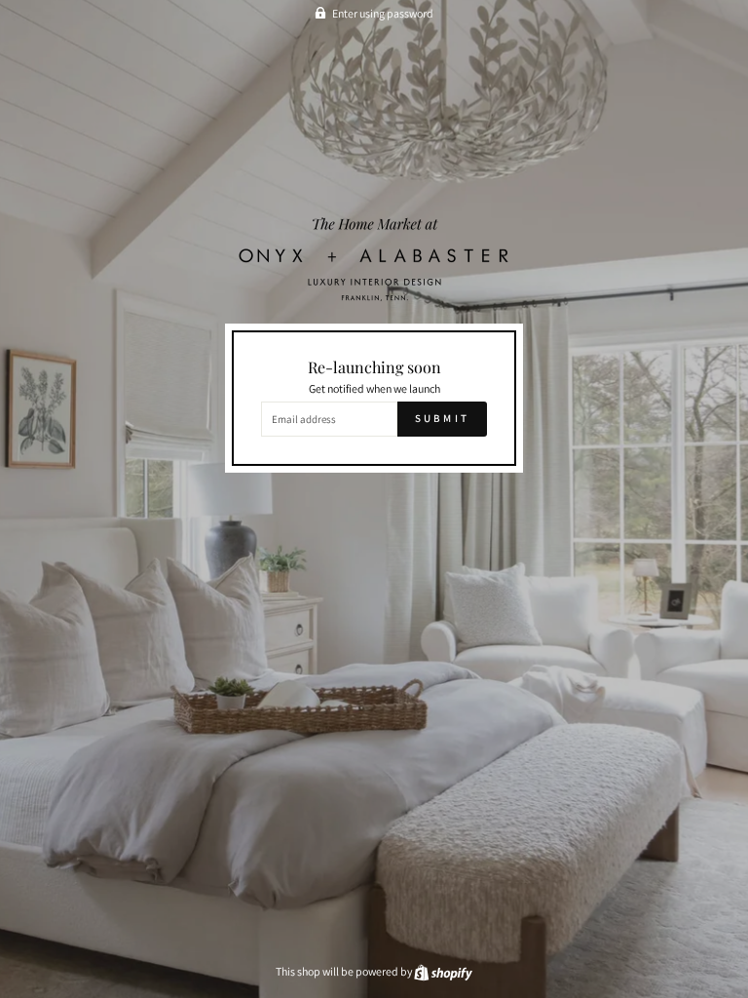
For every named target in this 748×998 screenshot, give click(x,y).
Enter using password (382, 13)
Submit (442, 418)
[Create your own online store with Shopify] (443, 971)
